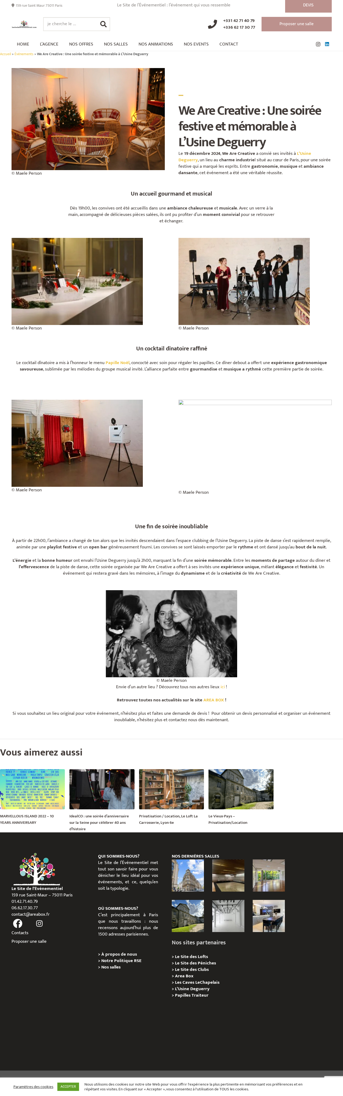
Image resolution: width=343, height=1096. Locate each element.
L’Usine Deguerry (192, 989)
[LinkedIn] (327, 44)
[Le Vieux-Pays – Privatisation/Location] (188, 916)
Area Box (184, 976)
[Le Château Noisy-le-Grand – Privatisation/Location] (228, 875)
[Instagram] (318, 44)
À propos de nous (119, 954)
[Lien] (24, 24)
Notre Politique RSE (121, 960)
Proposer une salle (29, 941)
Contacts (20, 933)
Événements (23, 54)
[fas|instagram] (39, 924)
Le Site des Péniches (195, 963)
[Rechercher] (103, 24)
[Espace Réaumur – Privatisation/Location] (188, 875)
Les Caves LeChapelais (197, 982)
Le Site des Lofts (191, 956)
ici (223, 687)
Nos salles (111, 967)
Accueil (5, 54)
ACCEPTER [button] (68, 1087)
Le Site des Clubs (192, 969)
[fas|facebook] (18, 924)
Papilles (183, 995)
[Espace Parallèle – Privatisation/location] (228, 916)
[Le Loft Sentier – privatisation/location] (269, 916)
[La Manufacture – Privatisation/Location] (269, 875)
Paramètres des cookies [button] (33, 1086)
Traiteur (200, 995)
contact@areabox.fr (31, 914)
